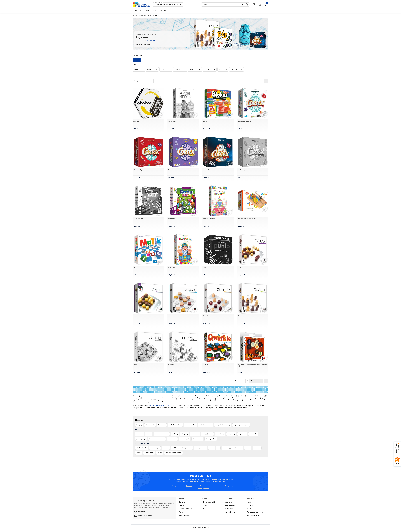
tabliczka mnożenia (175, 425)
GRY (151, 15)
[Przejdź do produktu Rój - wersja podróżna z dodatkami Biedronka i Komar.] (252, 347)
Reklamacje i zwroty (185, 515)
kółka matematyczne (161, 434)
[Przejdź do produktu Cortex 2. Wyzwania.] (252, 103)
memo (211, 448)
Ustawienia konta (230, 512)
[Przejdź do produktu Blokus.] (218, 103)
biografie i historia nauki (156, 439)
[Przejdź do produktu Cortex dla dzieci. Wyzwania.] (183, 152)
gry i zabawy (220, 434)
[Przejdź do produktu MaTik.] (148, 249)
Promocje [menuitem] (163, 10)
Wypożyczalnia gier (253, 515)
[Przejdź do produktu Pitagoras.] (183, 249)
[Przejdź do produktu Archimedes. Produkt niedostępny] (183, 103)
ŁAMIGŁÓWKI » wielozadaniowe (156, 41)
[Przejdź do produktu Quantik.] (218, 298)
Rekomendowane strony (255, 512)
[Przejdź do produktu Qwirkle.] (218, 347)
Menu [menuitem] (136, 10)
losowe (248, 448)
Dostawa (182, 502)
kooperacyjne (155, 448)
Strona (251, 81)
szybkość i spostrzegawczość (181, 448)
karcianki (166, 448)
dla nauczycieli (184, 439)
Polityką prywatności (203, 488)
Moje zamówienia (230, 505)
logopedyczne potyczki (241, 425)
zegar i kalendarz (190, 425)
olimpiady (184, 434)
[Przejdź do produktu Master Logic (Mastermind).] (252, 201)
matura (148, 434)
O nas (249, 509)
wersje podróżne (200, 448)
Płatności (182, 505)
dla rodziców (172, 439)
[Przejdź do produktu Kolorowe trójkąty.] (218, 201)
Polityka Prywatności (208, 502)
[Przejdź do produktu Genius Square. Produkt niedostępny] (148, 201)
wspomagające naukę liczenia (232, 448)
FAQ (203, 509)
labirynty (139, 425)
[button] (247, 4)
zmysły (160, 453)
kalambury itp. (149, 453)
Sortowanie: (137, 77)
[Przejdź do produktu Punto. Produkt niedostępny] (218, 249)
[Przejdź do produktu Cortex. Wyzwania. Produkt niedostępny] (252, 152)
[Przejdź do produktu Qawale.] (183, 298)
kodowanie (161, 425)
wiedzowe (257, 448)
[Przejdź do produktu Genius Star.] (183, 201)
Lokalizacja (250, 505)
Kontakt (249, 502)
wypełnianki (242, 434)
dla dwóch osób (141, 448)
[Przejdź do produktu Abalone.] (148, 103)
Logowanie (228, 502)
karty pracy (231, 434)
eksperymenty (150, 425)
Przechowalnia (229, 509)
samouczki (195, 434)
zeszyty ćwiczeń (207, 434)
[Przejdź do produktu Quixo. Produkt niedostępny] (148, 347)
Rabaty (181, 512)
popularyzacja (141, 439)
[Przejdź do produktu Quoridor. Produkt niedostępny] (183, 347)
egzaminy (139, 434)
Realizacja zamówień (185, 509)
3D (218, 448)
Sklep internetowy (200, 527)
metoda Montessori (205, 425)
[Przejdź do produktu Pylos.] (252, 249)
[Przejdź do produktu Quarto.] (252, 298)
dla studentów (197, 439)
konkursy (175, 434)
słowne (138, 453)
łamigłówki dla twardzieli (173, 453)
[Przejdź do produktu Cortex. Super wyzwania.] (218, 152)
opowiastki (253, 434)
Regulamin (189, 486)
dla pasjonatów (211, 439)
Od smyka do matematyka (140, 15)
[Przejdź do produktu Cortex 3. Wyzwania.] (148, 152)
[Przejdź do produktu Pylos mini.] (148, 298)
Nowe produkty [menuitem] (150, 10)
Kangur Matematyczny (223, 425)
